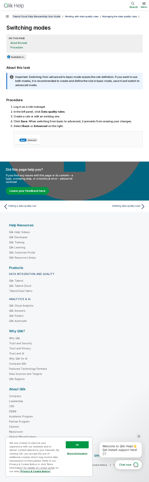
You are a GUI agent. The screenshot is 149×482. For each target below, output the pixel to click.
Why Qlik (14, 338)
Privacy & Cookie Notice (35, 471)
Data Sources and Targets (25, 373)
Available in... (18, 56)
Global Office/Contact (22, 436)
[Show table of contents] (7, 16)
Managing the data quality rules (119, 16)
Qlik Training (16, 242)
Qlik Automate (18, 320)
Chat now (125, 464)
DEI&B (12, 411)
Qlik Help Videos (19, 232)
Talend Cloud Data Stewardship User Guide (36, 16)
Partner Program (19, 421)
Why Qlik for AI (18, 358)
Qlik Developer (18, 237)
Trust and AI (16, 353)
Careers (14, 426)
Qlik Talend (16, 280)
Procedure (16, 47)
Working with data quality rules (82, 16)
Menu (144, 6)
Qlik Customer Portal (22, 252)
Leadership (16, 401)
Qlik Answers (17, 310)
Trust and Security (20, 343)
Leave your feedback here (27, 191)
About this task (18, 42)
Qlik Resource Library (22, 257)
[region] (49, 456)
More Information (77, 453)
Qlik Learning (17, 247)
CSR (11, 406)
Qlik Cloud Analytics (21, 305)
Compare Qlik (17, 363)
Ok (77, 444)
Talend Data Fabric (21, 290)
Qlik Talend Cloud (20, 285)
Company (15, 396)
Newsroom (16, 431)
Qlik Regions (17, 378)
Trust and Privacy (20, 348)
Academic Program (21, 416)
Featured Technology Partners (28, 368)
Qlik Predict (16, 315)
